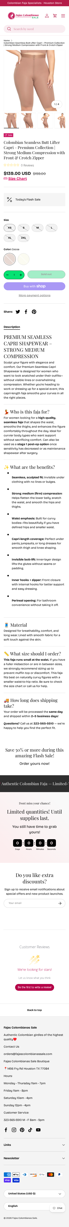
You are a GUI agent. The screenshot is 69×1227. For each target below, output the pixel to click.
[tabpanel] (34, 537)
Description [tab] (12, 327)
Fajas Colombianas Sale (24, 1218)
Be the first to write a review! (34, 987)
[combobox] (34, 29)
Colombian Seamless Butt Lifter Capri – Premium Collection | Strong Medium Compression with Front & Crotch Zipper (34, 44)
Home (7, 40)
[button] (55, 16)
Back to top (34, 1010)
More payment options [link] (34, 295)
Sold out (46, 274)
